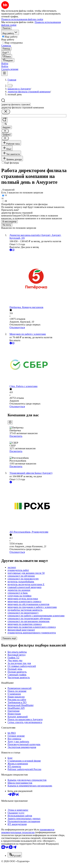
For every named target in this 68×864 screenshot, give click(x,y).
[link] (6, 56)
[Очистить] (5, 111)
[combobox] (16, 104)
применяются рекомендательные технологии (27, 831)
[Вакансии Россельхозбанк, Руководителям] (37, 507)
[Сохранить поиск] (4, 120)
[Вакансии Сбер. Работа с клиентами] (37, 365)
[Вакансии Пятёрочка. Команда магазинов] (37, 279)
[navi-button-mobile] (4, 73)
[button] (4, 63)
